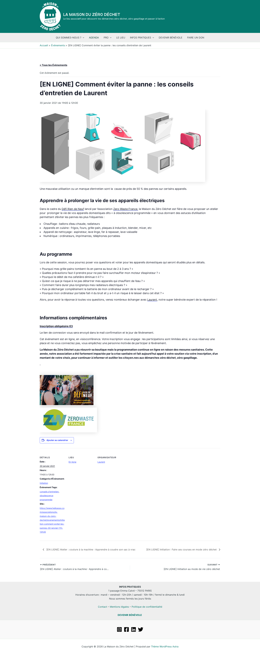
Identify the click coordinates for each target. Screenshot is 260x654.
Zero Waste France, (125, 208)
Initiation (44, 483)
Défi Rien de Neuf (73, 208)
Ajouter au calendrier (57, 440)
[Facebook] (126, 629)
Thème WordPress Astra (164, 646)
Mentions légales (119, 606)
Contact (102, 606)
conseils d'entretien (49, 491)
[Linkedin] (133, 629)
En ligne (72, 462)
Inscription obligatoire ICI (56, 326)
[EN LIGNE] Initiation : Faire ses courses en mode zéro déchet (181, 549)
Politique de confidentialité (147, 606)
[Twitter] (140, 629)
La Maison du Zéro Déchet (91, 15)
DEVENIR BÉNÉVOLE (130, 614)
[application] (82, 37)
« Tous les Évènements (53, 65)
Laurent (152, 299)
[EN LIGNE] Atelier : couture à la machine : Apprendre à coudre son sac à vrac (90, 549)
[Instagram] (119, 629)
